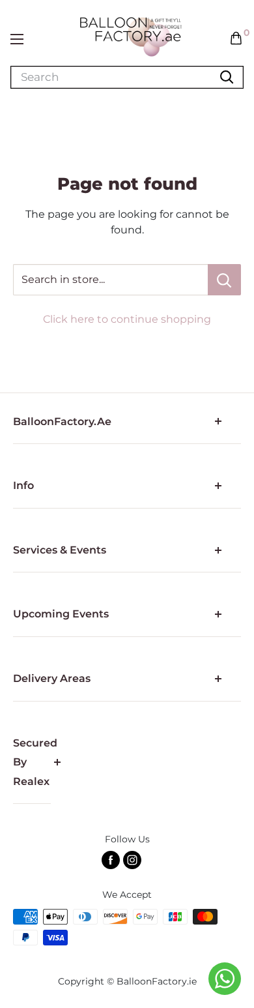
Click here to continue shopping (127, 319)
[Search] (226, 77)
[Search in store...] (224, 279)
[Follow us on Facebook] (111, 860)
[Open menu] (16, 39)
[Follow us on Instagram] (132, 860)
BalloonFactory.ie (157, 981)
